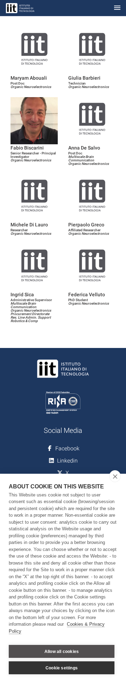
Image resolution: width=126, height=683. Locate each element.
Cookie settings (62, 668)
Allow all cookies (61, 651)
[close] (115, 476)
